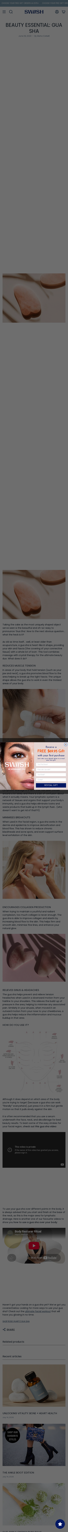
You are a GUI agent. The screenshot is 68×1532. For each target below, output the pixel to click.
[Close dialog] (65, 744)
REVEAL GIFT (51, 785)
